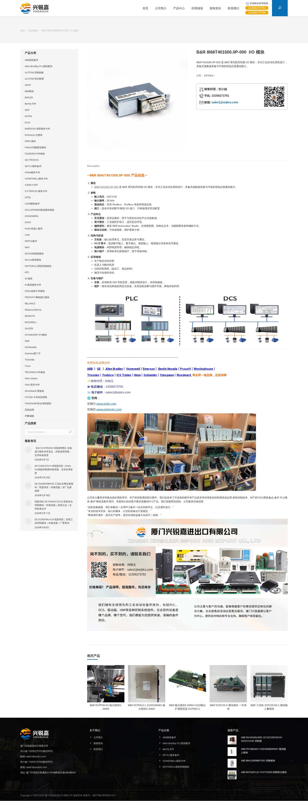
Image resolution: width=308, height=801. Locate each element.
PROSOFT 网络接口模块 (37, 297)
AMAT (28, 85)
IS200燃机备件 (32, 203)
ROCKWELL (31, 322)
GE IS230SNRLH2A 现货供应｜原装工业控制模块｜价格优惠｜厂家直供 (54, 521)
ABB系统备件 (31, 60)
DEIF (27, 109)
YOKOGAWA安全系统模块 (38, 403)
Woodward (184, 375)
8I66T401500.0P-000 (106, 187)
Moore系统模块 (33, 259)
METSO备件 (31, 241)
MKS (27, 247)
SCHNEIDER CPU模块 (36, 334)
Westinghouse (203, 369)
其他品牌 (29, 409)
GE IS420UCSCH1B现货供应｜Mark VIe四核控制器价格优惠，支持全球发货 (54, 469)
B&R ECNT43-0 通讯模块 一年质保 (228, 707)
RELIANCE (30, 303)
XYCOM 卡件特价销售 (36, 397)
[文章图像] (28, 449)
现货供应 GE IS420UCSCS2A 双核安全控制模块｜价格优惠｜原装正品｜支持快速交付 (54, 505)
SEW (27, 341)
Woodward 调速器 (34, 390)
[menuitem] (145, 8)
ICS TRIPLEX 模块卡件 (36, 191)
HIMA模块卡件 (32, 172)
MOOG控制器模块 (34, 253)
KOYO (28, 222)
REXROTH (30, 316)
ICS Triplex (124, 375)
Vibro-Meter (31, 378)
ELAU (27, 122)
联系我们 (98, 749)
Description (93, 165)
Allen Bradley (114, 369)
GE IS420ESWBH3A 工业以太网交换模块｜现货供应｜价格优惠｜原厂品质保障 (54, 487)
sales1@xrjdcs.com (225, 102)
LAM (27, 234)
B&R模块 (209, 75)
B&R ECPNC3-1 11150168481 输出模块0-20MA (146, 707)
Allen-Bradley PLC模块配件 (39, 66)
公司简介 (98, 737)
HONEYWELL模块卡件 (36, 178)
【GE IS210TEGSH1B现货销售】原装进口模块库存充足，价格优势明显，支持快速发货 (53, 451)
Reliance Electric (33, 309)
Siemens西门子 (33, 353)
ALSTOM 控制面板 (34, 72)
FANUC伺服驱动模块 (35, 147)
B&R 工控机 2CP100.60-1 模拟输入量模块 (269, 707)
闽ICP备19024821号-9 (104, 795)
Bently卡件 (30, 103)
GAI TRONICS (32, 159)
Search (70, 432)
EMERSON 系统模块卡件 (37, 128)
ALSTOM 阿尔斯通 (34, 78)
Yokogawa (167, 375)
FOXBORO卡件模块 (35, 153)
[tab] (93, 164)
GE (99, 369)
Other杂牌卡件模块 (35, 291)
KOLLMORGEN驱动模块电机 (39, 209)
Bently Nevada (167, 369)
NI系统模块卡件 (33, 284)
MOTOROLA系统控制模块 (38, 266)
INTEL (28, 197)
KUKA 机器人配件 (34, 228)
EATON (28, 116)
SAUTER (29, 328)
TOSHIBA (29, 359)
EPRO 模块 (30, 141)
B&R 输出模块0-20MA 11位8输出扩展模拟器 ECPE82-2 (187, 707)
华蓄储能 (29, 415)
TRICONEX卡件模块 (35, 372)
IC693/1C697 (31, 184)
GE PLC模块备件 (33, 166)
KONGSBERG (31, 216)
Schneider (150, 375)
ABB (90, 369)
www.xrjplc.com (106, 403)
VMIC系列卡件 (32, 384)
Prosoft (185, 369)
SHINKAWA (31, 347)
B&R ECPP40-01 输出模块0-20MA (106, 707)
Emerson (149, 369)
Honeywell (133, 369)
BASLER (29, 97)
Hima (137, 375)
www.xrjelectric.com (109, 409)
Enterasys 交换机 (34, 134)
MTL (27, 272)
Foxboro (108, 375)
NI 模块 (28, 278)
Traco (28, 365)
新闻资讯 (98, 743)
